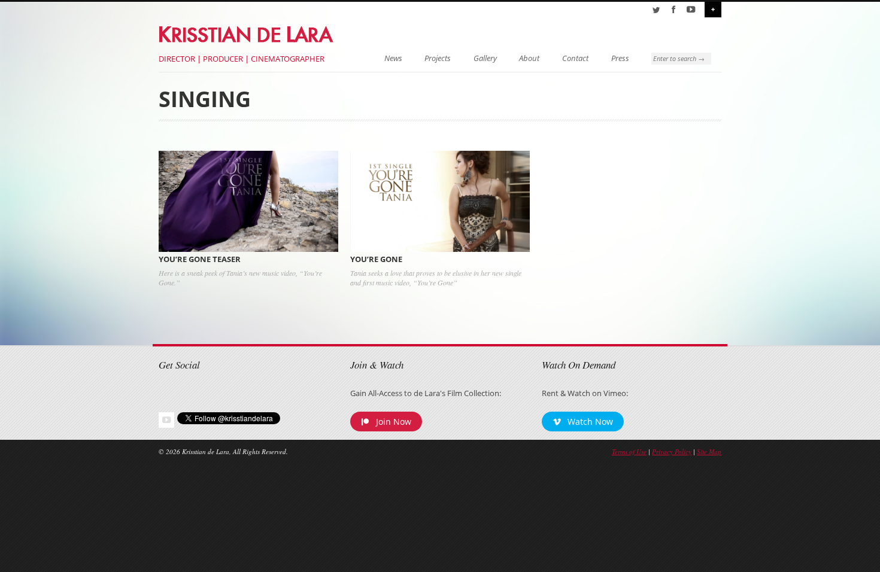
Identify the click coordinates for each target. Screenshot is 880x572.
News (393, 58)
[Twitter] (656, 9)
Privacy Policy (671, 451)
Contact (575, 58)
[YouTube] (691, 9)
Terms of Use (629, 451)
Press (620, 58)
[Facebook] (673, 9)
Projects (437, 58)
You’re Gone (376, 259)
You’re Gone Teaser (200, 259)
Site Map (709, 451)
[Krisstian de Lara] (247, 32)
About (529, 58)
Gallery (485, 58)
